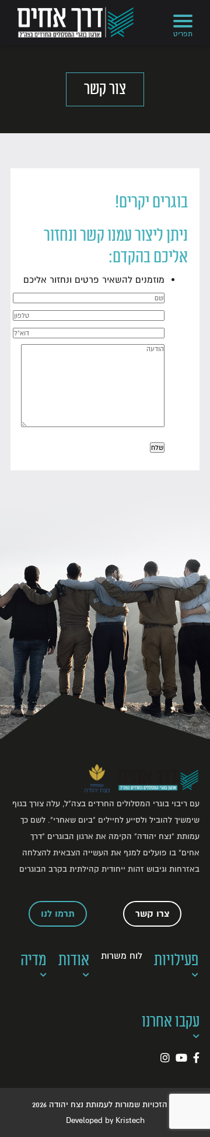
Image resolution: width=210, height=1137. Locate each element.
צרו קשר (152, 914)
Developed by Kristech (105, 1120)
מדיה (33, 960)
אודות (73, 960)
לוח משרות (121, 956)
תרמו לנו (58, 914)
